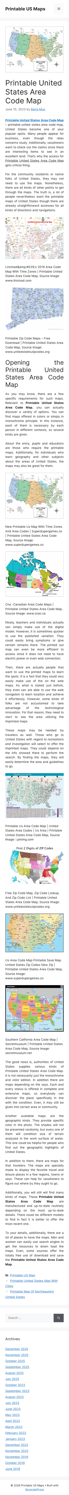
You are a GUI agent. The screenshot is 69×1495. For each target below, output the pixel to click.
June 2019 (12, 1469)
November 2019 (16, 1457)
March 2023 (13, 1427)
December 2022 (16, 1445)
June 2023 (13, 1409)
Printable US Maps (25, 8)
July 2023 (12, 1403)
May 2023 (12, 1415)
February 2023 (15, 1433)
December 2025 (16, 1349)
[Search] (59, 1318)
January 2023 (15, 1439)
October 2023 (15, 1385)
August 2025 (14, 1373)
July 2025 (12, 1379)
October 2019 (15, 1463)
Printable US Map (22, 1275)
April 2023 (12, 1421)
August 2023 (14, 1397)
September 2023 (17, 1391)
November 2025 (16, 1355)
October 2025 (15, 1361)
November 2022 (16, 1451)
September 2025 (17, 1367)
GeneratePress (34, 1489)
